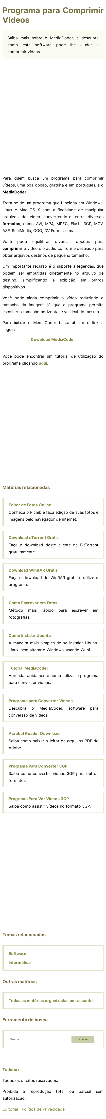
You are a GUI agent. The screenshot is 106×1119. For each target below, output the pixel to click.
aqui (43, 363)
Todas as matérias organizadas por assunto (51, 1000)
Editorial (10, 1109)
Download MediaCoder (53, 339)
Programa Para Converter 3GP (38, 766)
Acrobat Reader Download (34, 733)
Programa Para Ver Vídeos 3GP (39, 798)
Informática (20, 962)
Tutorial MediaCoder (28, 668)
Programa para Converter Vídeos (41, 700)
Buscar (82, 1039)
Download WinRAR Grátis (33, 570)
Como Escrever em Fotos (33, 602)
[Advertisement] (53, 117)
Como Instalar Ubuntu (30, 635)
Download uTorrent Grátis (34, 537)
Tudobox (10, 1069)
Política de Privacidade (43, 1109)
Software (17, 953)
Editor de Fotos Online (30, 504)
